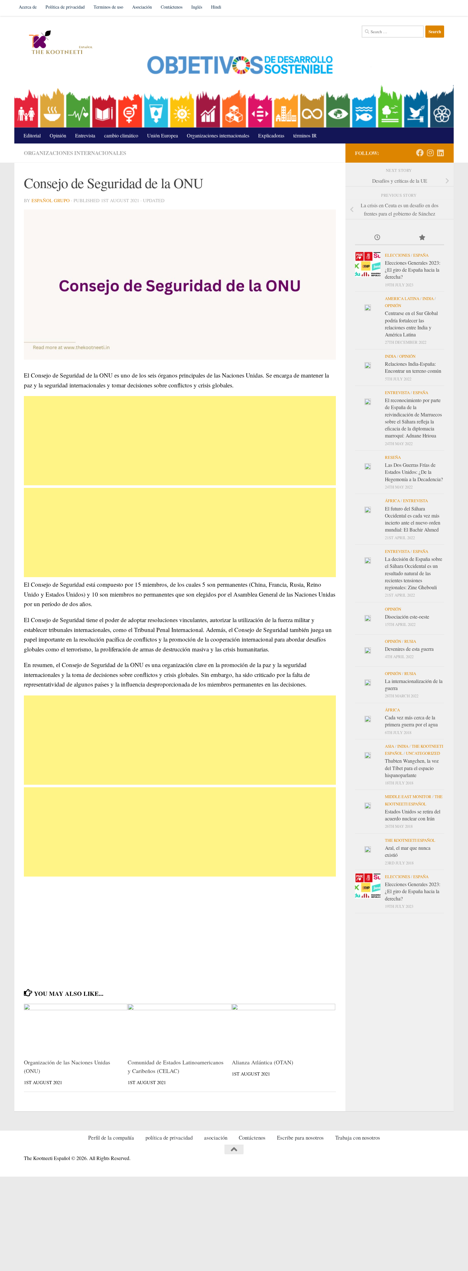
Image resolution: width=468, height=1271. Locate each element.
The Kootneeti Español (410, 840)
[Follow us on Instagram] (430, 153)
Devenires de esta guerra (409, 648)
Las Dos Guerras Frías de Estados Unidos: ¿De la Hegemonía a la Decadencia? (414, 471)
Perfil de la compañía (111, 1137)
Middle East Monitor (408, 796)
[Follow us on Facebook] (420, 153)
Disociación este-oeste (407, 616)
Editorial (32, 135)
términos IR (305, 135)
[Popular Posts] (422, 238)
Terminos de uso (108, 7)
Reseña (393, 457)
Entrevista (85, 135)
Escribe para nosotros (300, 1137)
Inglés (196, 7)
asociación (215, 1137)
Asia (389, 746)
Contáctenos (171, 7)
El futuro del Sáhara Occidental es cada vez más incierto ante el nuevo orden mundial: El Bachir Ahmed (412, 519)
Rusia (410, 641)
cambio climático (121, 135)
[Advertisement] (180, 440)
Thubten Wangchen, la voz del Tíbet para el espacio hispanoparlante (412, 767)
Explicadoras (271, 135)
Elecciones (397, 255)
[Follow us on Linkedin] (440, 153)
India (428, 298)
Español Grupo (51, 200)
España (421, 255)
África (392, 500)
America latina (402, 298)
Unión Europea (162, 135)
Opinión (58, 135)
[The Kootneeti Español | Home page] (60, 43)
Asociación (142, 7)
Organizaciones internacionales (218, 135)
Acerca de (28, 7)
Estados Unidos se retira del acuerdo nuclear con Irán (412, 815)
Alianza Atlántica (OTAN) (262, 1062)
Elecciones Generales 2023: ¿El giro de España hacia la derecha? (412, 269)
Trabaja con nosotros (357, 1137)
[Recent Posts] (377, 238)
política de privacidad (169, 1137)
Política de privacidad (65, 7)
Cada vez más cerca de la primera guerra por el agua (411, 721)
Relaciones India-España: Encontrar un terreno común (413, 367)
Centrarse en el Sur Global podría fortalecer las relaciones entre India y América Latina (411, 324)
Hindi (216, 7)
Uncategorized (423, 753)
